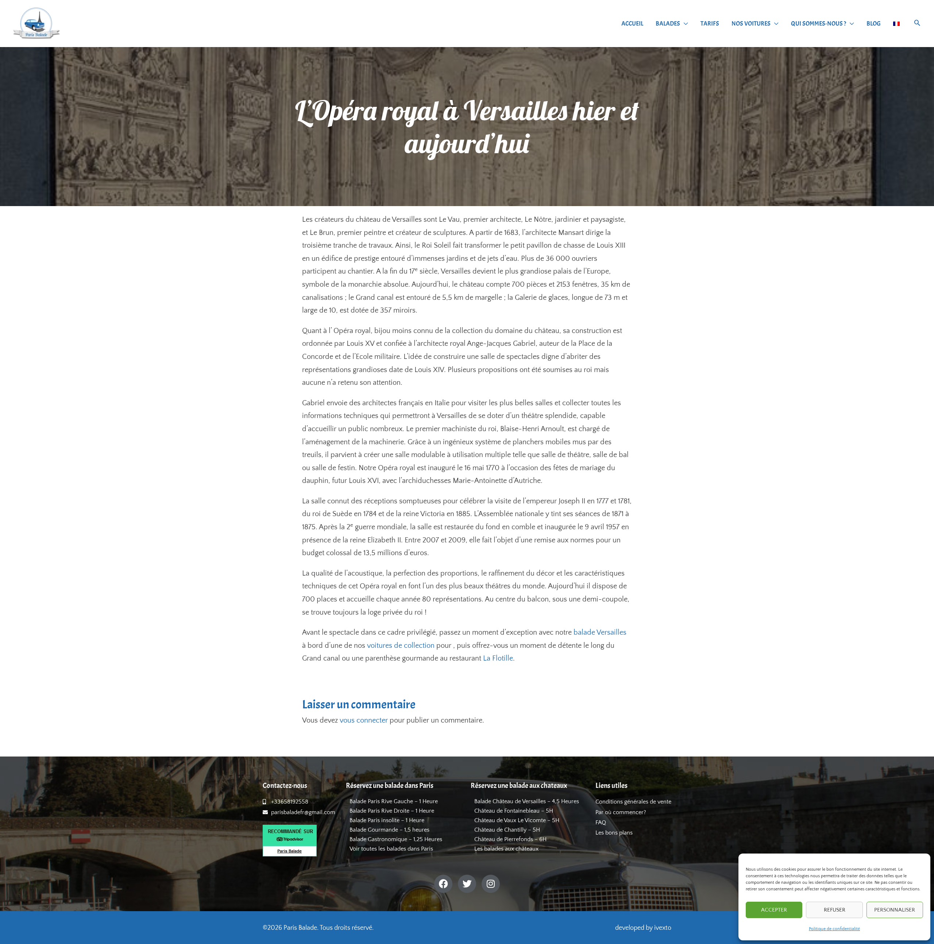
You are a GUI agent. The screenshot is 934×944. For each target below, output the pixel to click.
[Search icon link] (917, 23)
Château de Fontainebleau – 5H (513, 811)
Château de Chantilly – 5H (507, 830)
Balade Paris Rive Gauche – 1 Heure (394, 801)
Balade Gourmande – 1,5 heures (389, 830)
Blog (874, 23)
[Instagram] (491, 884)
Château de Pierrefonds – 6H (510, 839)
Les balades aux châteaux (506, 849)
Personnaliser (894, 910)
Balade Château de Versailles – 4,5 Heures (526, 801)
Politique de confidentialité (834, 928)
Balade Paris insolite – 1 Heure (387, 820)
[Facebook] (443, 884)
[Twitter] (467, 884)
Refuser (834, 910)
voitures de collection (401, 646)
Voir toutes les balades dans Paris (391, 849)
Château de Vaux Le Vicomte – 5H (516, 820)
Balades (668, 23)
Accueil (632, 23)
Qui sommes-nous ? (818, 23)
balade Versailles (600, 632)
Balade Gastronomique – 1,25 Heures (396, 839)
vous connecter (364, 720)
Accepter (774, 910)
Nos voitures (751, 23)
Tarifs (709, 23)
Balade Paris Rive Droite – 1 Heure (392, 811)
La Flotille (498, 658)
